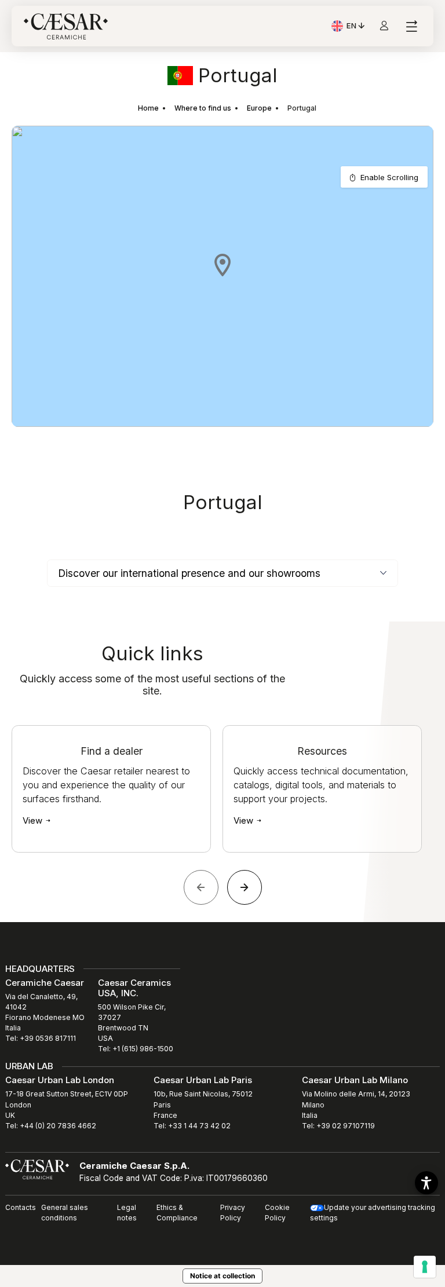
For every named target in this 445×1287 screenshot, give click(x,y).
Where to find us (202, 108)
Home (148, 108)
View (34, 820)
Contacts (20, 1207)
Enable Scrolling (389, 177)
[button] (222, 264)
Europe (259, 108)
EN (356, 27)
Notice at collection (222, 1275)
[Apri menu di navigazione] (411, 26)
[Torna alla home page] (37, 1168)
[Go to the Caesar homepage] (66, 26)
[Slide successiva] (244, 887)
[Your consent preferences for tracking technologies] (425, 1267)
